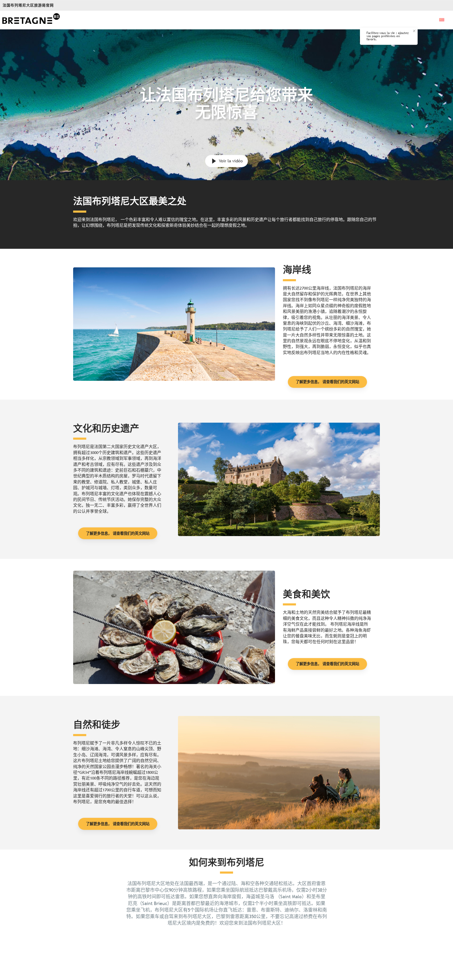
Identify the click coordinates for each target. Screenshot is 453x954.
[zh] (442, 19)
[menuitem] (31, 20)
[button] (442, 19)
